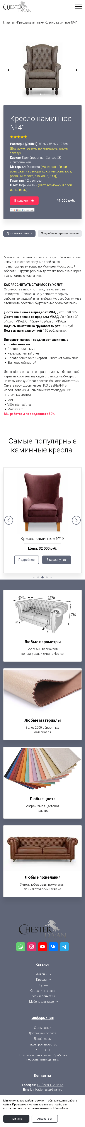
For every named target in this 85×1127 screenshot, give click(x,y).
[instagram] (31, 946)
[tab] (18, 233)
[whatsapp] (20, 946)
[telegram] (64, 946)
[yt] (42, 946)
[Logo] (42, 929)
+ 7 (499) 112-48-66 (50, 1085)
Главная (9, 22)
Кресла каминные (30, 22)
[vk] (53, 946)
